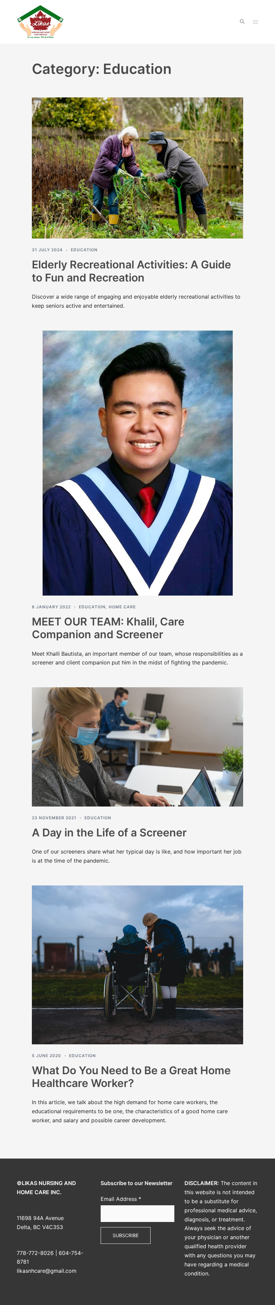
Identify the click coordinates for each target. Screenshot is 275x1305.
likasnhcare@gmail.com (46, 1270)
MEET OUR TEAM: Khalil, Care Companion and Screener (108, 628)
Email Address (121, 1198)
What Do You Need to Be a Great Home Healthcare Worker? (131, 1077)
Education (84, 249)
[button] (241, 22)
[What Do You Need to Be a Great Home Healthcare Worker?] (137, 964)
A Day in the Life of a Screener (109, 832)
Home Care (122, 606)
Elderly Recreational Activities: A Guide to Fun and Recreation (131, 271)
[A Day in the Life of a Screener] (137, 746)
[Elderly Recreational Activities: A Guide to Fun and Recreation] (137, 167)
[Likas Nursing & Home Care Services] (40, 21)
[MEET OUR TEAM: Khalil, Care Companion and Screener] (138, 462)
